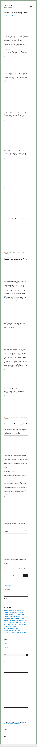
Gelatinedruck (6, 616)
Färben (23, 614)
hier (15, 562)
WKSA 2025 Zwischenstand (9, 588)
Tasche (17, 628)
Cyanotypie (12, 612)
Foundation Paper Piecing (8, 614)
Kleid (26, 252)
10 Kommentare (7, 569)
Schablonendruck (14, 624)
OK (24, 746)
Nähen (14, 252)
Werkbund (6, 647)
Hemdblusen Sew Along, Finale (15, 13)
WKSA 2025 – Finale (8, 585)
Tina (11, 44)
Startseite (5, 729)
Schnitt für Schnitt (9, 6)
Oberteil (25, 620)
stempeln (5, 626)
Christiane (6, 252)
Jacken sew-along (7, 618)
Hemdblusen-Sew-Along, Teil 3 (15, 259)
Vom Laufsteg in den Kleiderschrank (10, 630)
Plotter (13, 622)
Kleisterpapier (16, 618)
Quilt (24, 622)
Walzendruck (20, 630)
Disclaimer (5, 738)
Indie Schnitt (15, 616)
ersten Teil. (20, 566)
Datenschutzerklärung (7, 741)
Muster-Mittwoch (20, 620)
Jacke (19, 616)
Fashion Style (20, 612)
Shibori (20, 624)
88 (13, 575)
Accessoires (6, 610)
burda (16, 252)
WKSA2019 (24, 632)
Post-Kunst (20, 622)
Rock (5, 624)
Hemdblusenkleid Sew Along (22, 252)
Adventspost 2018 (12, 610)
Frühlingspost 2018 (17, 614)
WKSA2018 (19, 632)
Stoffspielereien (14, 626)
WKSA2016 (14, 632)
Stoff (5, 646)
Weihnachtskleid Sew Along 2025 (10, 590)
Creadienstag (6, 612)
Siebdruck (24, 624)
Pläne (17, 622)
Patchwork (9, 622)
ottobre (5, 622)
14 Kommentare (7, 418)
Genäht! (5, 731)
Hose (11, 616)
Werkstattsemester (7, 632)
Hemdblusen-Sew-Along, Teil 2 (15, 424)
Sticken (9, 626)
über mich (5, 736)
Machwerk (22, 618)
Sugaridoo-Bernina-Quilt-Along (9, 628)
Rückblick (8, 624)
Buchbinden (19, 610)
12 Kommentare (7, 253)
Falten (16, 612)
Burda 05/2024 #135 (8, 51)
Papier (6, 643)
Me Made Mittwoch (13, 620)
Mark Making (6, 620)
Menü (31, 6)
